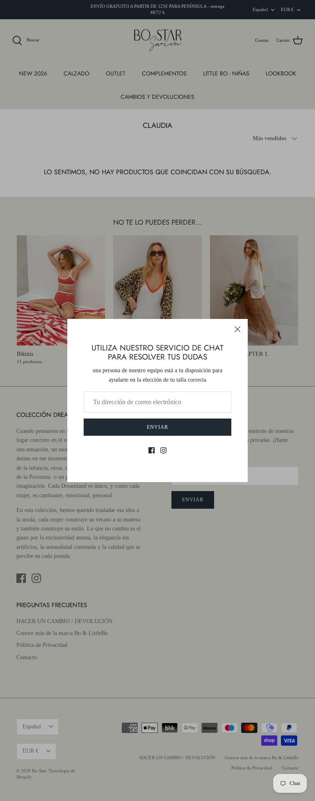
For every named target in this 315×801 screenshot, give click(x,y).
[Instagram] (163, 450)
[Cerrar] (237, 329)
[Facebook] (151, 450)
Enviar (157, 427)
